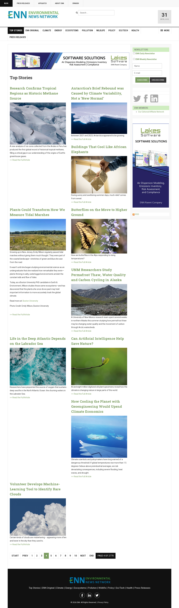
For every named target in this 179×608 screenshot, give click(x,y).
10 (75, 555)
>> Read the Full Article (20, 160)
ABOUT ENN (59, 3)
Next (83, 555)
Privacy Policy (103, 602)
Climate (47, 30)
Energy (58, 30)
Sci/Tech (123, 30)
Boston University (30, 301)
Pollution (87, 30)
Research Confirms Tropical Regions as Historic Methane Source (34, 93)
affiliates (42, 3)
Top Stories (15, 30)
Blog (6, 3)
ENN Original (32, 30)
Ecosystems (71, 30)
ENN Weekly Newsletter (146, 59)
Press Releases (23, 3)
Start (15, 555)
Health (135, 30)
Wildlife (100, 30)
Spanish (75, 3)
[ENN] (34, 14)
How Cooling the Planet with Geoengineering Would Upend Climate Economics (96, 406)
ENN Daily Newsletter (145, 53)
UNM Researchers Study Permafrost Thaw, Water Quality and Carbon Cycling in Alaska (98, 275)
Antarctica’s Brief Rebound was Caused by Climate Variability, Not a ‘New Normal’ (97, 93)
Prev (25, 555)
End (92, 555)
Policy (111, 30)
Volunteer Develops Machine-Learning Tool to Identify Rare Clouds (35, 489)
